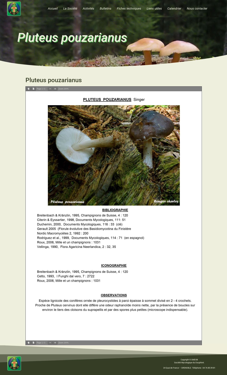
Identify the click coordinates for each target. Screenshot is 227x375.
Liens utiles (154, 8)
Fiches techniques (129, 8)
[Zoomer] (55, 89)
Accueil (53, 8)
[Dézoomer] (50, 89)
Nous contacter (197, 8)
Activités (88, 8)
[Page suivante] (33, 89)
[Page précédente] (28, 89)
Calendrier (174, 8)
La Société (70, 8)
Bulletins (105, 8)
